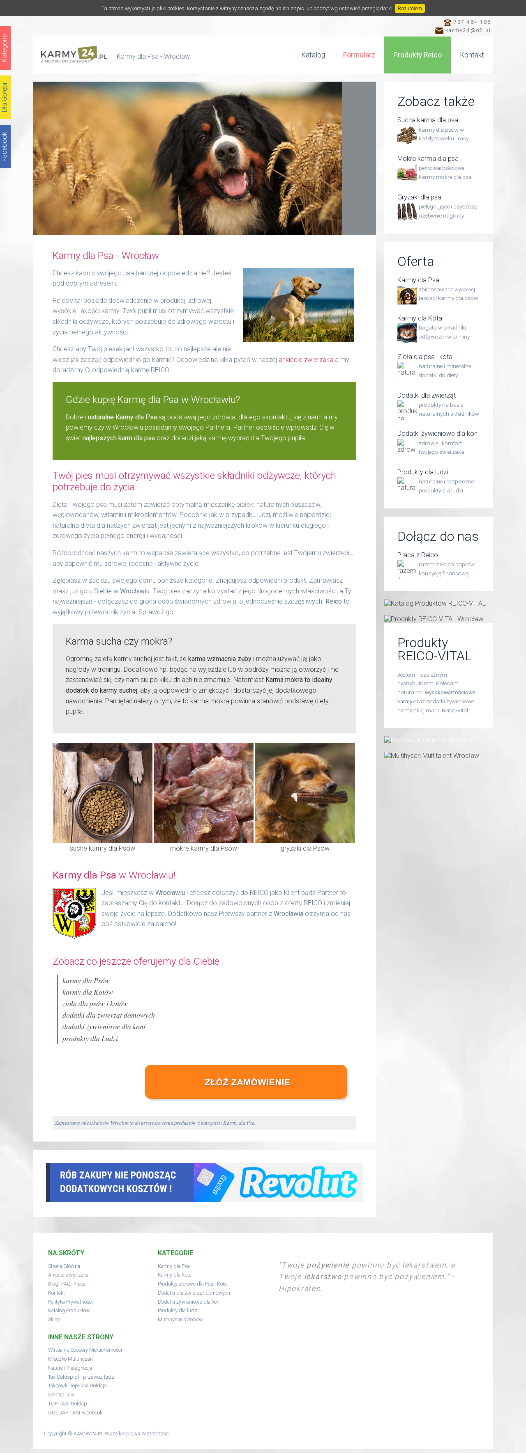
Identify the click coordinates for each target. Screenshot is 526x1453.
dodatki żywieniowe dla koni (103, 1026)
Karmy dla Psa (174, 1266)
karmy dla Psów (86, 980)
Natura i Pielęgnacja (70, 1368)
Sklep (54, 1319)
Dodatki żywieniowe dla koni (189, 1302)
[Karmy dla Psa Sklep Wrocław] (250, 1104)
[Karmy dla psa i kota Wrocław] (74, 57)
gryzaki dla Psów (305, 848)
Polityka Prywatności (70, 1302)
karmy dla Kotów (87, 992)
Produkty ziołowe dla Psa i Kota (192, 1284)
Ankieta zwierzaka (68, 1275)
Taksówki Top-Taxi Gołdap (77, 1385)
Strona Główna (64, 1266)
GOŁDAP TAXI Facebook (75, 1413)
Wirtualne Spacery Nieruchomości (85, 1350)
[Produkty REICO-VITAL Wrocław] (438, 619)
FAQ (66, 1284)
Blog (53, 1284)
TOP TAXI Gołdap (67, 1403)
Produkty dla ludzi (178, 1310)
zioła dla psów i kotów (95, 1003)
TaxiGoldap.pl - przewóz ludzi (81, 1377)
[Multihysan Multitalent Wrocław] (438, 756)
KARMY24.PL (89, 1433)
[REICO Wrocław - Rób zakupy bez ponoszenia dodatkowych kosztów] (204, 1200)
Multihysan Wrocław (180, 1319)
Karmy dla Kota (174, 1275)
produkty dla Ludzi (90, 1038)
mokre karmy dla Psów (203, 848)
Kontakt (472, 55)
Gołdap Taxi (61, 1394)
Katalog (313, 55)
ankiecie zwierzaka (306, 360)
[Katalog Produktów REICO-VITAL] (438, 603)
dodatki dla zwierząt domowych (108, 1015)
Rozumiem (410, 8)
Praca (79, 1284)
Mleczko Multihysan (70, 1359)
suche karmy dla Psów (102, 848)
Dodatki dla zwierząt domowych (194, 1293)
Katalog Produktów (69, 1310)
